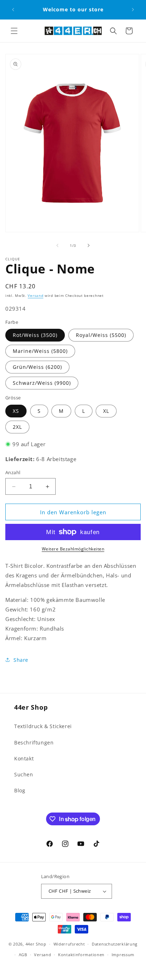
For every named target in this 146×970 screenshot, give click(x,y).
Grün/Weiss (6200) (37, 367)
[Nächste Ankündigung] (133, 9)
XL (106, 411)
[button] (14, 31)
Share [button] (20, 659)
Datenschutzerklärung (114, 944)
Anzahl (12, 472)
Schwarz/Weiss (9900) (42, 382)
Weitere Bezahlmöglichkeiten (73, 549)
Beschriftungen (34, 742)
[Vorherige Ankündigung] (13, 9)
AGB (23, 954)
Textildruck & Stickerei (43, 726)
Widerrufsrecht (69, 944)
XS (16, 411)
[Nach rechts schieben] (88, 245)
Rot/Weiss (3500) (35, 335)
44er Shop (36, 944)
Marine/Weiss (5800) (40, 351)
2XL (17, 426)
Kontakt (24, 758)
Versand (35, 295)
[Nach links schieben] (57, 245)
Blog (19, 790)
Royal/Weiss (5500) (101, 335)
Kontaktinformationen (81, 954)
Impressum (123, 954)
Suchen (23, 774)
